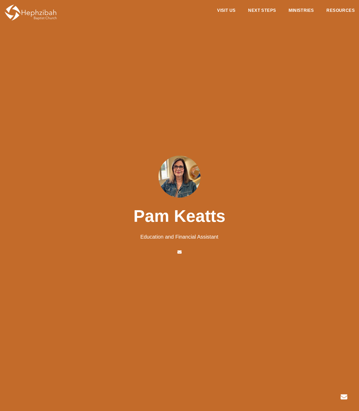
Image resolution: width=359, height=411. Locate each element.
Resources (340, 10)
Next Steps (262, 10)
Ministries (301, 10)
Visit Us (226, 10)
